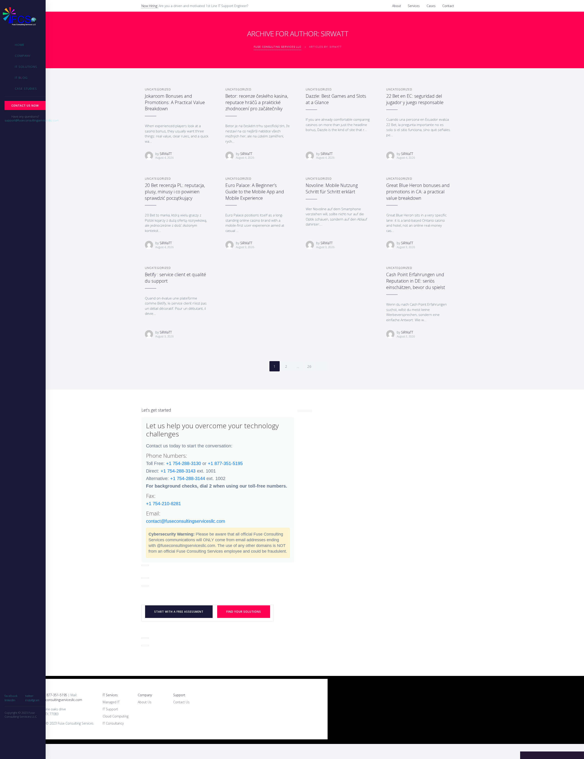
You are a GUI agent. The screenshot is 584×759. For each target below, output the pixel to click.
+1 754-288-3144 (187, 478)
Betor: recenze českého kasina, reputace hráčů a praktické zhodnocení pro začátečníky (256, 102)
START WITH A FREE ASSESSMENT (178, 612)
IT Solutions (26, 67)
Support (179, 695)
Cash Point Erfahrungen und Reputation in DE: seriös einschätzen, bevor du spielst (415, 280)
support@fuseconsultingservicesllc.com (32, 120)
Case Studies (26, 89)
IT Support (110, 709)
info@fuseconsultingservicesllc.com (56, 700)
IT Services (110, 695)
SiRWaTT (166, 154)
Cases (431, 6)
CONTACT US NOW (25, 105)
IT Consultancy (113, 723)
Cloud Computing (115, 716)
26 (309, 366)
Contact (448, 6)
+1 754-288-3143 (178, 470)
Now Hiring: (149, 6)
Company (23, 56)
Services (414, 6)
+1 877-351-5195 (225, 463)
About (396, 6)
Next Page (321, 366)
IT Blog (21, 78)
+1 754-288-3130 (183, 463)
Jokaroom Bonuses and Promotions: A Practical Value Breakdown (175, 102)
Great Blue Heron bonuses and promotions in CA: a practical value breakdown (418, 191)
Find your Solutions (243, 612)
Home (19, 45)
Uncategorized (158, 89)
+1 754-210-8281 (163, 503)
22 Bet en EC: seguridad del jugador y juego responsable (414, 99)
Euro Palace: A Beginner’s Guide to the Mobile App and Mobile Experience (254, 191)
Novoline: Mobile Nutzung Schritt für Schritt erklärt (332, 188)
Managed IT (111, 702)
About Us (144, 702)
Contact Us (181, 702)
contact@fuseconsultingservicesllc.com (185, 521)
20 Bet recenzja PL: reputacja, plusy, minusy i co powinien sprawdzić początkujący (175, 191)
